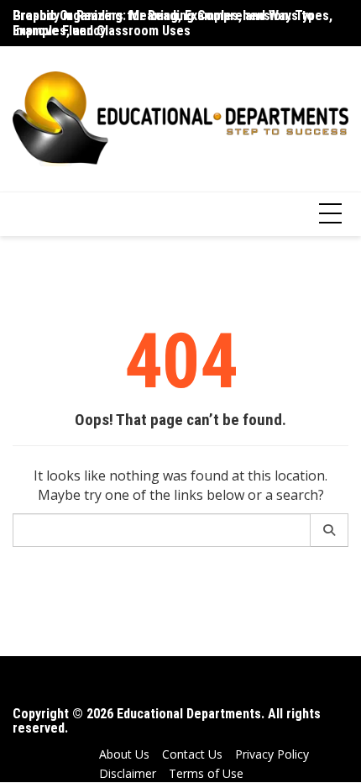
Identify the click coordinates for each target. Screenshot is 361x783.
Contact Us (192, 754)
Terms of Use (206, 773)
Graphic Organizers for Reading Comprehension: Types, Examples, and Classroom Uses (172, 23)
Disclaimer (127, 773)
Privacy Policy (272, 754)
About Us (124, 754)
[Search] (329, 530)
